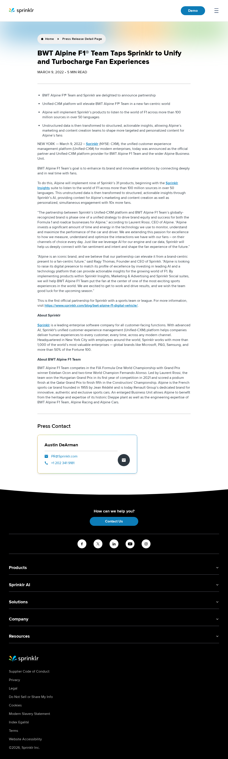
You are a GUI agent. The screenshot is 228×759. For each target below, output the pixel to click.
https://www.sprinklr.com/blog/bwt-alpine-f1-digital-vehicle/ (91, 305)
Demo (193, 10)
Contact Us (114, 521)
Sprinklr (92, 144)
